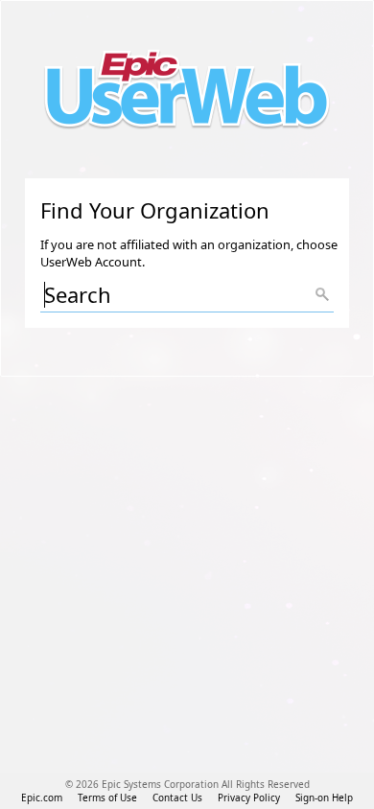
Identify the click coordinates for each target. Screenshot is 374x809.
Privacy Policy (249, 797)
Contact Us (177, 797)
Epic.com (41, 797)
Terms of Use (107, 797)
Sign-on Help (324, 797)
